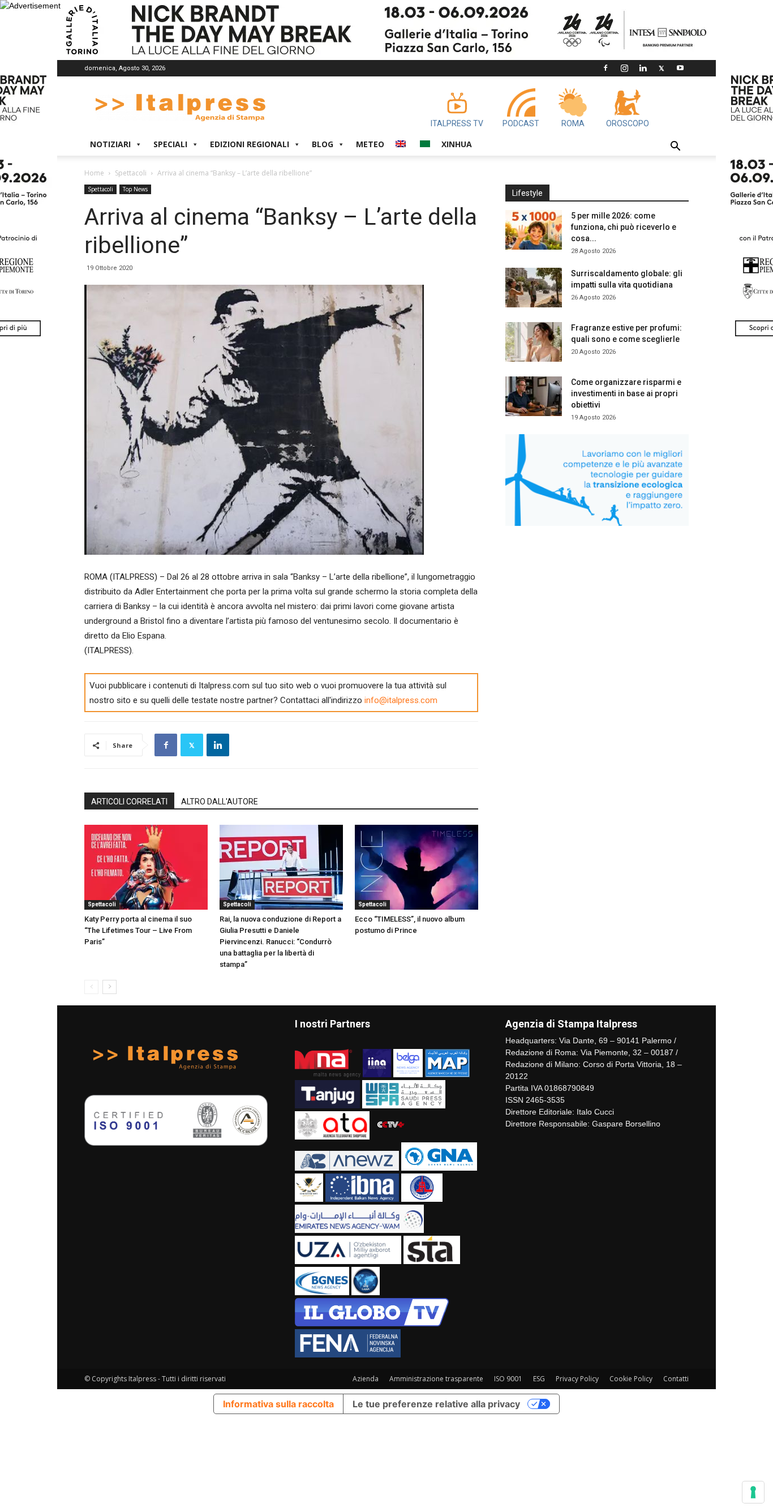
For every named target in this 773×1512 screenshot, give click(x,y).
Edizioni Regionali (249, 144)
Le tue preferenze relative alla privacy (436, 1404)
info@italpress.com (400, 700)
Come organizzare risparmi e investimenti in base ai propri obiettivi (626, 393)
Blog (322, 144)
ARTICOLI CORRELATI (129, 801)
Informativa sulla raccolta (278, 1404)
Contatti (676, 1378)
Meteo (370, 144)
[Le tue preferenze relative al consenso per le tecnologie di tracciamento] (753, 1492)
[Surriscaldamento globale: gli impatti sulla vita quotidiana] (533, 287)
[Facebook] (605, 68)
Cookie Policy (630, 1378)
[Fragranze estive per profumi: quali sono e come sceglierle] (533, 342)
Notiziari (110, 144)
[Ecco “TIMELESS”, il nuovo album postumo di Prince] (416, 867)
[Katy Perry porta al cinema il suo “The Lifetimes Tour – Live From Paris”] (146, 867)
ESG (539, 1378)
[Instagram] (624, 68)
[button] (675, 147)
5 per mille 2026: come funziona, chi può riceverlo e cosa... (623, 227)
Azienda (366, 1378)
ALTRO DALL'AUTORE (219, 801)
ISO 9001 (508, 1378)
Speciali (170, 144)
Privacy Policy (577, 1378)
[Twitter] (661, 68)
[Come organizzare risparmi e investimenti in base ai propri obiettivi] (533, 396)
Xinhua (456, 144)
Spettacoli (131, 173)
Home (94, 173)
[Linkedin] (642, 68)
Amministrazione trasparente (436, 1378)
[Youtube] (680, 68)
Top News (135, 189)
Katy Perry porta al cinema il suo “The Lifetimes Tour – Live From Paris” (138, 930)
